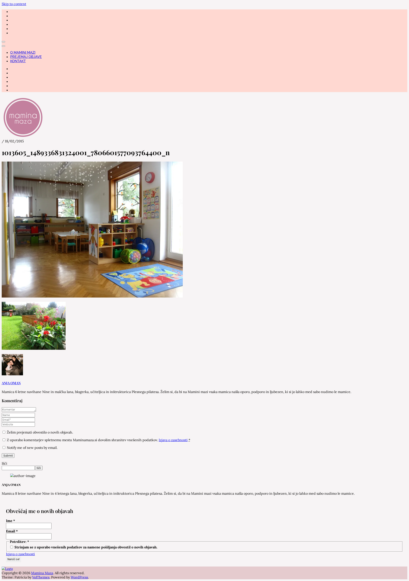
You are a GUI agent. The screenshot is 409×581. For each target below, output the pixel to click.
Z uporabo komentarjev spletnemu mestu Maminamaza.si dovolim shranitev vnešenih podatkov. (98, 440)
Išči (4, 463)
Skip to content (14, 4)
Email (12, 531)
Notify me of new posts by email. (32, 447)
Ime (10, 521)
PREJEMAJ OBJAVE (26, 57)
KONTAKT (18, 61)
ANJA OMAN (11, 383)
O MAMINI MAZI (22, 53)
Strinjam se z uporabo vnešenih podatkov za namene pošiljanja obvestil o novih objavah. (85, 547)
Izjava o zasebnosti (173, 440)
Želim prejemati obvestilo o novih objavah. (39, 432)
